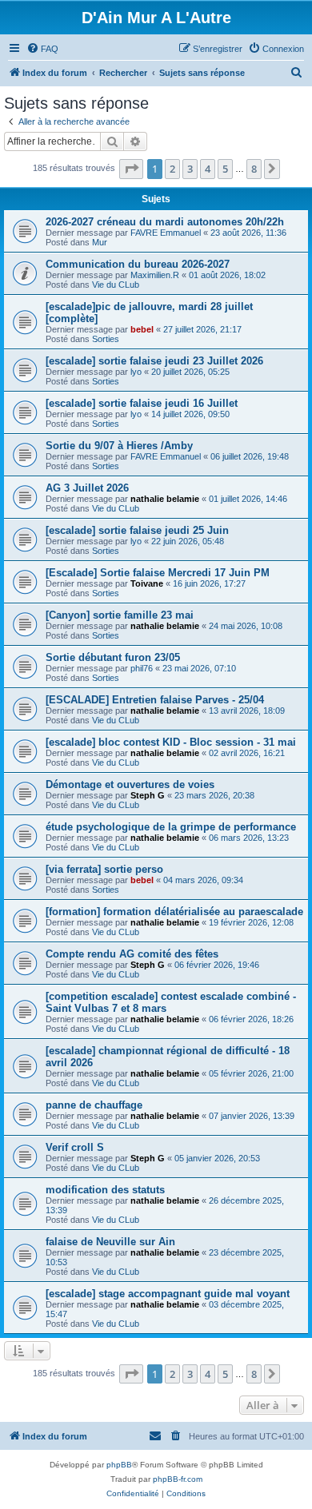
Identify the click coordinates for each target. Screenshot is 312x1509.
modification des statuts (105, 1190)
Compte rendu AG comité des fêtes (132, 954)
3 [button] (190, 168)
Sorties (105, 339)
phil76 (141, 668)
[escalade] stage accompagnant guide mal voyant (168, 1294)
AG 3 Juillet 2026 (87, 488)
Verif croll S (75, 1147)
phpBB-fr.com (177, 1479)
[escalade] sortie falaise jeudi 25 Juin (137, 530)
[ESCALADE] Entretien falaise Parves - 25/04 (155, 700)
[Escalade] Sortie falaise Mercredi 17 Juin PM (158, 573)
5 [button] (225, 168)
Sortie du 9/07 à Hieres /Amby (119, 446)
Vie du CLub (115, 284)
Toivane (146, 583)
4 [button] (207, 168)
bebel (142, 329)
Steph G (147, 795)
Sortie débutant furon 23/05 (113, 657)
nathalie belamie (164, 499)
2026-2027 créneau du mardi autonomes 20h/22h (165, 222)
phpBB (119, 1464)
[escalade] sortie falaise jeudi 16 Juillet (142, 403)
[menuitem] (42, 48)
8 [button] (254, 168)
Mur (99, 242)
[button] (131, 168)
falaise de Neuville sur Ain (110, 1242)
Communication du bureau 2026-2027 (138, 264)
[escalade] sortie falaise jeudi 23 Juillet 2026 (154, 361)
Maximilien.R (154, 275)
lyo (136, 371)
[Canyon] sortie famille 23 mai (120, 615)
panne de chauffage (94, 1105)
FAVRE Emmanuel (165, 232)
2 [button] (172, 168)
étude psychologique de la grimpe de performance (171, 827)
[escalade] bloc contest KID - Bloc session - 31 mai (171, 742)
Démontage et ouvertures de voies (130, 784)
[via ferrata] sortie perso (104, 869)
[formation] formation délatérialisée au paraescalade (174, 912)
